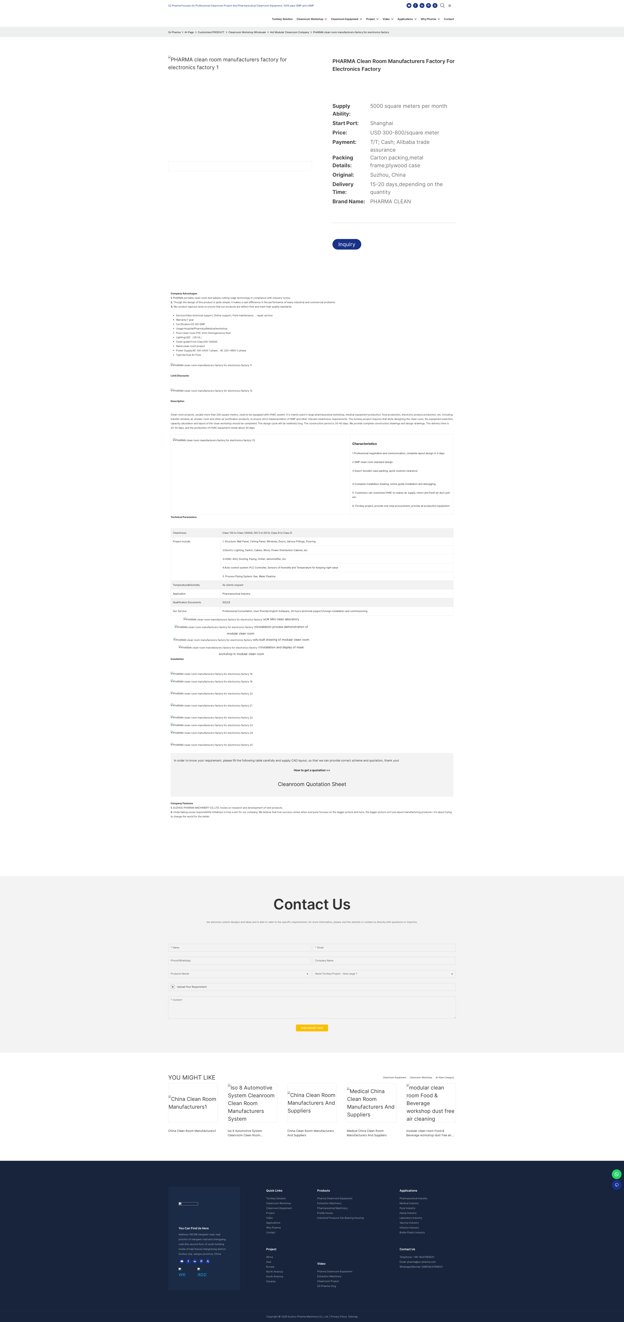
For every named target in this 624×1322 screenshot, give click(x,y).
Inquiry (346, 244)
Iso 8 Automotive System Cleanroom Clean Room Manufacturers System (245, 1133)
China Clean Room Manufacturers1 (192, 1131)
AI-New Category (445, 1077)
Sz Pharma (174, 32)
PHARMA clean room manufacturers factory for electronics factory (351, 32)
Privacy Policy (339, 1316)
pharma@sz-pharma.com (421, 1261)
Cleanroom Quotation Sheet (312, 784)
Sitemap (353, 1316)
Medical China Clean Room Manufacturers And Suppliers (367, 1133)
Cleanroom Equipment (394, 1077)
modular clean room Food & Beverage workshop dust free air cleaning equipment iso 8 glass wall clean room (430, 1133)
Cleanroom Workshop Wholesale (247, 32)
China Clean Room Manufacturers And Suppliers (310, 1133)
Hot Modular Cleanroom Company (289, 32)
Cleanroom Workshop (421, 1077)
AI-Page (189, 32)
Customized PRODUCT (211, 32)
